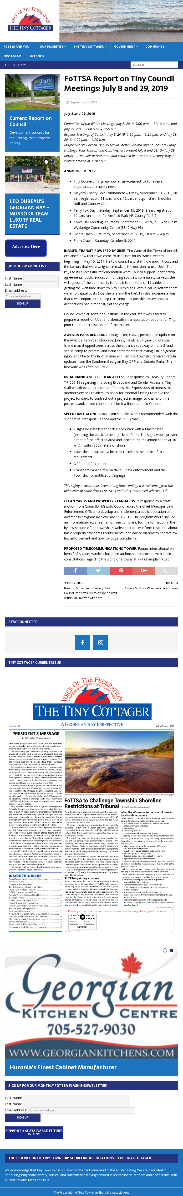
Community (155, 47)
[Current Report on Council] (32, 92)
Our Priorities (51, 47)
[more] (15, 143)
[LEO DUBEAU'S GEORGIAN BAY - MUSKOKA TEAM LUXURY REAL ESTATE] (32, 174)
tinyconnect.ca (134, 181)
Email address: (16, 290)
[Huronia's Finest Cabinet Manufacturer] (91, 1002)
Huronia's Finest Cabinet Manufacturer (63, 1067)
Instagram (12, 56)
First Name (13, 278)
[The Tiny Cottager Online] (91, 39)
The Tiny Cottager (89, 47)
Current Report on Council (31, 121)
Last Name (13, 284)
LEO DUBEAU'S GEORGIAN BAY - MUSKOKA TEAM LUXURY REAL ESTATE (29, 214)
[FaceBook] (82, 642)
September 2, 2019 (83, 102)
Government (124, 47)
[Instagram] (100, 642)
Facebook (36, 56)
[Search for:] (154, 64)
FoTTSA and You (16, 47)
